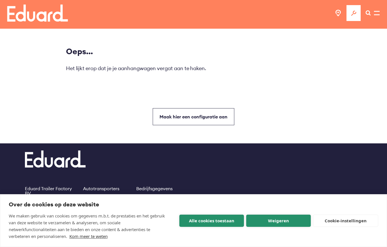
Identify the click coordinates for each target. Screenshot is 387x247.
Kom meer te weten (88, 236)
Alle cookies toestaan (211, 220)
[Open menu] (367, 13)
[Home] (37, 13)
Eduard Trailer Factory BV (48, 188)
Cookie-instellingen (346, 220)
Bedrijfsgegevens (154, 188)
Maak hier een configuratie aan (193, 117)
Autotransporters (101, 188)
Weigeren (278, 220)
